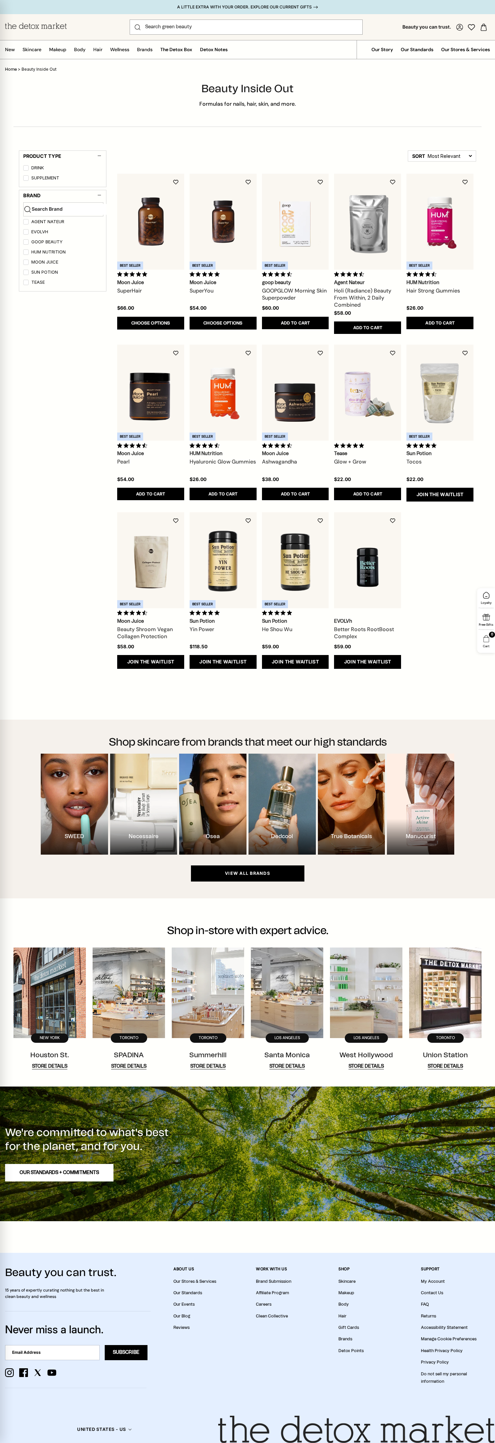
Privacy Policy (435, 1362)
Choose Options (150, 323)
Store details (49, 1066)
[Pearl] (150, 392)
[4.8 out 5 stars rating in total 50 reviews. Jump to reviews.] (133, 274)
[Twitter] (37, 1372)
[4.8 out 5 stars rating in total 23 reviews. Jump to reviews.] (278, 613)
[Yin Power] (223, 560)
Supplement (45, 177)
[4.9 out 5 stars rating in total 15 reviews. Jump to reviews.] (422, 445)
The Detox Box (176, 49)
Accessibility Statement (444, 1328)
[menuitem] (63, 169)
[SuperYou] (223, 221)
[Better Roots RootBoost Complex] (367, 560)
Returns (428, 1316)
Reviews (181, 1328)
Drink (37, 167)
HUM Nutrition (48, 251)
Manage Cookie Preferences (448, 1339)
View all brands (247, 873)
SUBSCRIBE (126, 1352)
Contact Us (432, 1293)
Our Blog (181, 1316)
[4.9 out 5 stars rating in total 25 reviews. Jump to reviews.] (350, 445)
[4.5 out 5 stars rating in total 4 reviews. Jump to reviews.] (278, 445)
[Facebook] (23, 1372)
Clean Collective (272, 1316)
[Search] (137, 27)
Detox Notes (214, 49)
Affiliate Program (272, 1293)
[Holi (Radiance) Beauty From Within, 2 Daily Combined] (367, 221)
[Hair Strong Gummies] (439, 221)
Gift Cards (348, 1328)
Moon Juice (44, 262)
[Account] (459, 27)
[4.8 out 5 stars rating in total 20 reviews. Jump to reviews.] (206, 613)
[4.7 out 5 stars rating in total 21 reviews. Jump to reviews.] (133, 613)
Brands (145, 49)
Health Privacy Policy (442, 1351)
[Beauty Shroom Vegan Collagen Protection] (150, 560)
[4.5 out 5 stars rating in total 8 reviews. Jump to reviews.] (350, 274)
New (10, 49)
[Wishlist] (471, 27)
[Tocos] (439, 392)
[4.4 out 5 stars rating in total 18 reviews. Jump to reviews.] (206, 445)
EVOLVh (39, 231)
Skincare (32, 49)
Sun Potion (44, 272)
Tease (38, 282)
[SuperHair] (150, 221)
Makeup (57, 49)
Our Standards (417, 49)
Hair (97, 49)
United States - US (101, 1429)
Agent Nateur (47, 221)
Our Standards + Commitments (59, 1172)
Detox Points (351, 1351)
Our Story (382, 49)
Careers (263, 1304)
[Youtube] (51, 1372)
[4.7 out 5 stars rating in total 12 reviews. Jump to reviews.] (133, 445)
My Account (433, 1281)
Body (80, 49)
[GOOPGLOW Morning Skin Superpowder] (295, 221)
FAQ (425, 1304)
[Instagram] (9, 1372)
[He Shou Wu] (295, 560)
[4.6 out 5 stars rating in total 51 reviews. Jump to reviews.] (278, 274)
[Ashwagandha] (295, 392)
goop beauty (47, 241)
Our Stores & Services (465, 49)
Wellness (119, 49)
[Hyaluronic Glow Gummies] (223, 392)
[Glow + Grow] (367, 392)
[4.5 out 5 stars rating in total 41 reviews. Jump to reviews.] (422, 274)
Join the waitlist (440, 494)
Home (11, 69)
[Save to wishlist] (176, 182)
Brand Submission (273, 1281)
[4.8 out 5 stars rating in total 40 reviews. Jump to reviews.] (206, 274)
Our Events (184, 1304)
